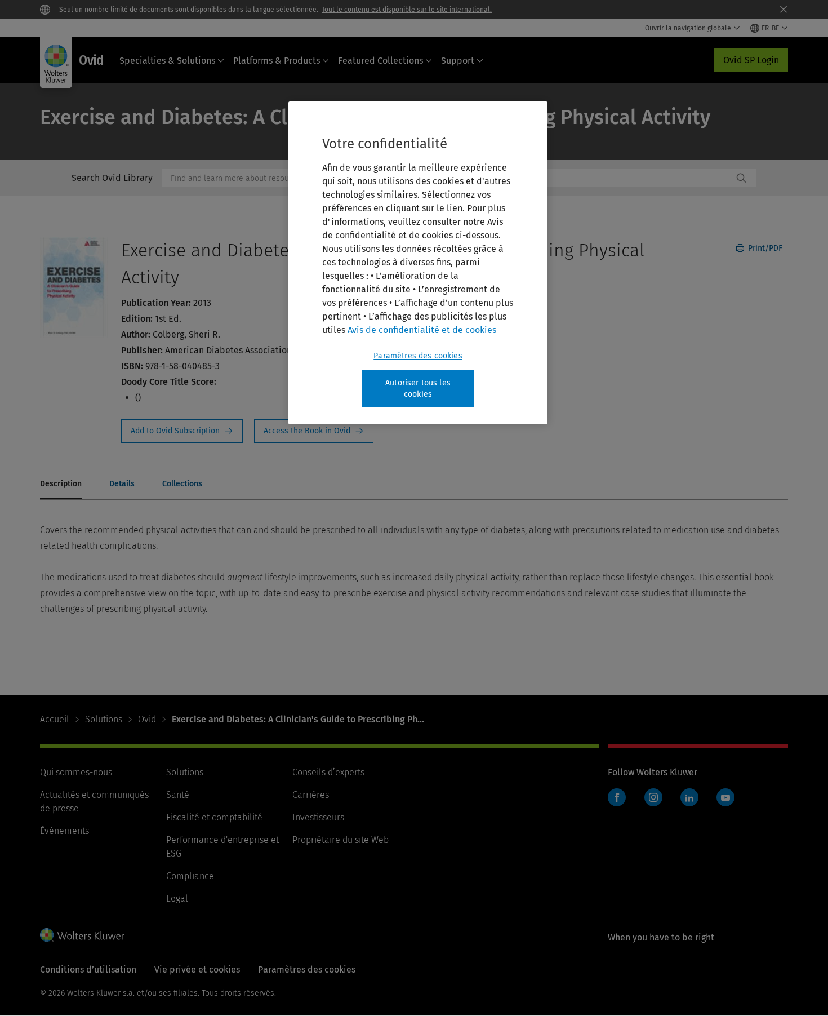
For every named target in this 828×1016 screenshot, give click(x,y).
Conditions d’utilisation (88, 969)
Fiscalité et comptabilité (214, 817)
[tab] (61, 484)
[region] (417, 262)
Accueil (54, 719)
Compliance (190, 876)
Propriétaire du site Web (340, 840)
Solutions (103, 719)
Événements (64, 831)
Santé (177, 794)
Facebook (617, 797)
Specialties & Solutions (167, 60)
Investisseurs (318, 817)
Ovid (147, 719)
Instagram (653, 797)
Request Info (182, 431)
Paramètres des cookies (417, 356)
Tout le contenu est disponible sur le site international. (407, 10)
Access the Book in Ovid (314, 431)
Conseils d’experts (328, 772)
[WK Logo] (82, 935)
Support (457, 60)
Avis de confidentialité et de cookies (422, 330)
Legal (177, 898)
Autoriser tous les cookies (418, 388)
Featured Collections (380, 60)
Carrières (310, 794)
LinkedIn (689, 797)
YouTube (725, 797)
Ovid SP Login (751, 60)
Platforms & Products (276, 60)
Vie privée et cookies (197, 969)
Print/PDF (764, 248)
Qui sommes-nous (76, 772)
